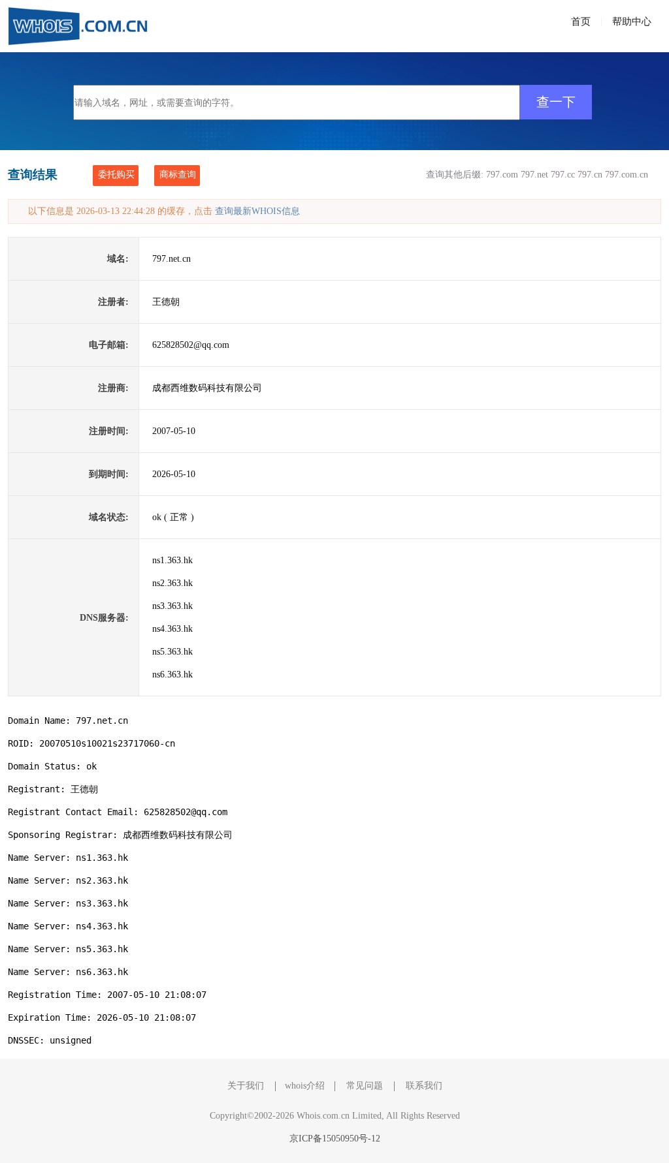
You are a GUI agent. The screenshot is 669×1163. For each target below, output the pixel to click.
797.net (534, 174)
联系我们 (424, 1086)
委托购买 (116, 174)
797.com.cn (626, 174)
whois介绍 (305, 1086)
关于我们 (245, 1086)
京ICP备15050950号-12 (334, 1138)
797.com (502, 174)
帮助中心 (631, 21)
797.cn (590, 174)
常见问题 (364, 1086)
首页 (581, 21)
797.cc (563, 174)
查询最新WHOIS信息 (257, 211)
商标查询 (177, 174)
